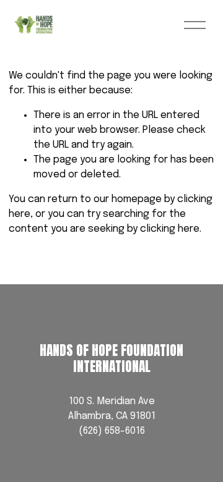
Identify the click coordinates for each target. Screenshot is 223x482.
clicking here (169, 229)
